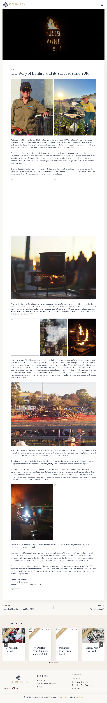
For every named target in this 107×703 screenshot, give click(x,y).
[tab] (49, 662)
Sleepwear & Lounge (80, 682)
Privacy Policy (63, 697)
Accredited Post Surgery (82, 685)
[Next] (101, 644)
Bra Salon (76, 679)
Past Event (15, 590)
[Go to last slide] (6, 644)
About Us (41, 680)
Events (13, 69)
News (39, 687)
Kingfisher (79, 697)
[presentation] (14, 635)
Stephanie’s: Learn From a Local (66, 651)
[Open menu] (102, 5)
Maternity (76, 688)
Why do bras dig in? (96, 607)
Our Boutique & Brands (46, 683)
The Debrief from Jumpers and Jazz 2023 (18, 607)
